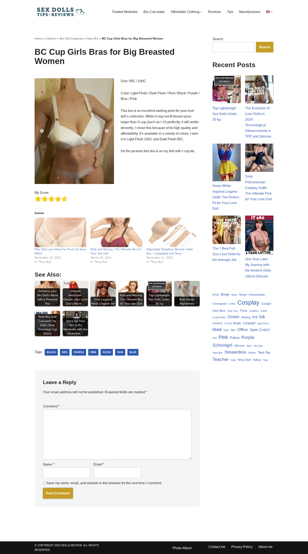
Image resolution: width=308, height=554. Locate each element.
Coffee (232, 304)
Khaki (237, 323)
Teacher (220, 359)
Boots (234, 295)
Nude (226, 330)
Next (107, 131)
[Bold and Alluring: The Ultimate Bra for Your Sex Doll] (116, 232)
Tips (230, 12)
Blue (132, 352)
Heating (245, 317)
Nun (233, 330)
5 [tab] (84, 178)
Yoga (265, 360)
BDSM (215, 295)
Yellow (257, 359)
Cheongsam (219, 303)
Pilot (214, 338)
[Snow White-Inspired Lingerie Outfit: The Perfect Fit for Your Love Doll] (226, 163)
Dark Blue (218, 310)
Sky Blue (258, 346)
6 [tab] (90, 178)
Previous (42, 131)
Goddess (254, 311)
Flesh (107, 352)
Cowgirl (266, 303)
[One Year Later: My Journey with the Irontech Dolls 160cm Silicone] (259, 236)
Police (234, 338)
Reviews (214, 12)
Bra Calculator (154, 12)
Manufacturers (249, 12)
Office (242, 329)
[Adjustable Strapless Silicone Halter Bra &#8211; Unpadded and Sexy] (172, 232)
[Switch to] (268, 11)
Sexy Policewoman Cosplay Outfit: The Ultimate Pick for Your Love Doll (258, 188)
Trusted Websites (125, 12)
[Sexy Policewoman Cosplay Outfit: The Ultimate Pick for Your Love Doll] (259, 159)
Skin (120, 352)
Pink (93, 352)
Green (233, 316)
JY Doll (227, 323)
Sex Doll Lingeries (71, 38)
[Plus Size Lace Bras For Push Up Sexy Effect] (60, 232)
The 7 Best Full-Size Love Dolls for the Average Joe (226, 254)
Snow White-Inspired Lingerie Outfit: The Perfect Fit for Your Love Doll (225, 197)
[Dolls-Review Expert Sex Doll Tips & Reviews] (61, 12)
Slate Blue (217, 352)
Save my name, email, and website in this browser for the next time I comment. (104, 483)
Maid (216, 329)
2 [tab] (65, 178)
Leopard (249, 323)
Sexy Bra (92, 38)
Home (39, 38)
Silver (249, 346)
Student (252, 352)
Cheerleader (257, 294)
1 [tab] (58, 178)
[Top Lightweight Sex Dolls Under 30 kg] (226, 90)
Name (48, 464)
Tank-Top (264, 352)
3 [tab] (71, 178)
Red (64, 352)
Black (51, 352)
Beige (225, 294)
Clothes (51, 38)
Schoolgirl (222, 345)
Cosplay (248, 302)
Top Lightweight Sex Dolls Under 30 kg (224, 113)
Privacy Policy (241, 547)
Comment (51, 406)
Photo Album (182, 548)
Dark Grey (232, 311)
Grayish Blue (219, 317)
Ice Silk (258, 317)
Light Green (263, 323)
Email (98, 464)
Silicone (239, 345)
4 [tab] (77, 178)
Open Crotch (260, 330)
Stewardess (235, 352)
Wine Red (244, 359)
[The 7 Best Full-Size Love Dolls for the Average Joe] (226, 231)
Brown (243, 294)
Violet (233, 360)
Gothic (264, 311)
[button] (201, 12)
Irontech (217, 323)
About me (265, 547)
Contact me (216, 547)
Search (217, 39)
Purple (79, 352)
